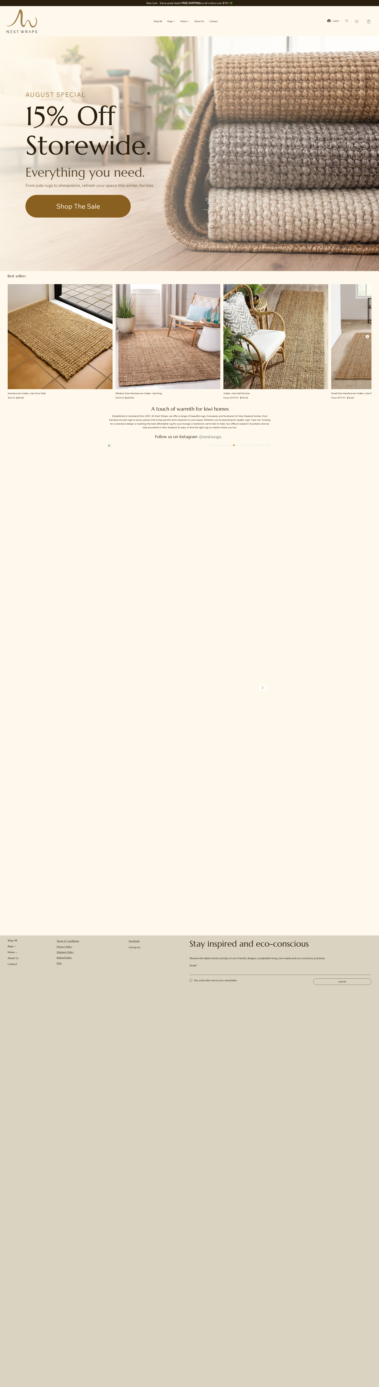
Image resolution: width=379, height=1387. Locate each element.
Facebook (134, 941)
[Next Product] (367, 336)
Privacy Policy (64, 946)
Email (194, 965)
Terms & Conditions (68, 941)
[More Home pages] (188, 21)
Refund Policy (64, 957)
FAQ (59, 963)
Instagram (134, 947)
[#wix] (224, 436)
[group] (189, 342)
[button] (368, 21)
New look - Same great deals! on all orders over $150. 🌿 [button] (189, 3)
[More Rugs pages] (174, 21)
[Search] (346, 21)
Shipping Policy (65, 952)
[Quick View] (60, 336)
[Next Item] (262, 688)
